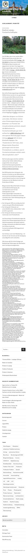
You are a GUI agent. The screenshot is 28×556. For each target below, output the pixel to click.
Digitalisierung (15, 461)
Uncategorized (6, 433)
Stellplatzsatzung (19, 504)
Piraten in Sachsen (7, 372)
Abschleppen (6, 446)
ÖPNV (18, 507)
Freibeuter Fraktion (8, 469)
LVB (8, 481)
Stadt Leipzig (19, 499)
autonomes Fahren (14, 452)
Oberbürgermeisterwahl (10, 487)
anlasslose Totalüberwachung (11, 449)
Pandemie (21, 487)
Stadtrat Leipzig (6, 430)
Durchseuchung (17, 463)
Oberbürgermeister (8, 484)
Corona (4, 420)
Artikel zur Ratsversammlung (10, 168)
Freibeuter (19, 466)
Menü (14, 17)
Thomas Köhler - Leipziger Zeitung (11, 359)
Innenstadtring (15, 475)
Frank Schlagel (6, 400)
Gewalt (18, 469)
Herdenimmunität (18, 472)
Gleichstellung (7, 472)
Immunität (6, 475)
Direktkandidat (7, 463)
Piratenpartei (17, 490)
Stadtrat (5, 502)
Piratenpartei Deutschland (9, 375)
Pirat (4, 490)
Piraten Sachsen (7, 493)
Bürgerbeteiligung (8, 458)
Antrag (5, 452)
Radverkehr (17, 493)
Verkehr (4, 436)
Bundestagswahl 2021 (17, 455)
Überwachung (7, 510)
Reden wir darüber (7, 362)
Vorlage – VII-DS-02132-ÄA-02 (10, 79)
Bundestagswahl (7, 417)
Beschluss (6, 455)
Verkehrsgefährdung (9, 507)
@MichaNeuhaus (15, 133)
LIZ (4, 481)
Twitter (15, 112)
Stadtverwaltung (7, 504)
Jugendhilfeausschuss (9, 478)
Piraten (4, 427)
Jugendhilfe (5, 423)
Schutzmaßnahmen (8, 499)
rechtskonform (19, 496)
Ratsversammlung (8, 496)
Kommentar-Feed (7, 536)
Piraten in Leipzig (7, 366)
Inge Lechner (6, 385)
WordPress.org (6, 539)
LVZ (12, 481)
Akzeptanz (15, 446)
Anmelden (5, 530)
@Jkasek (10, 138)
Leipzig (19, 478)
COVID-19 (6, 461)
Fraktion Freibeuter (7, 369)
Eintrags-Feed (6, 533)
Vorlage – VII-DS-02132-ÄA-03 (15, 101)
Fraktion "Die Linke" (8, 466)
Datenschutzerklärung (7, 550)
